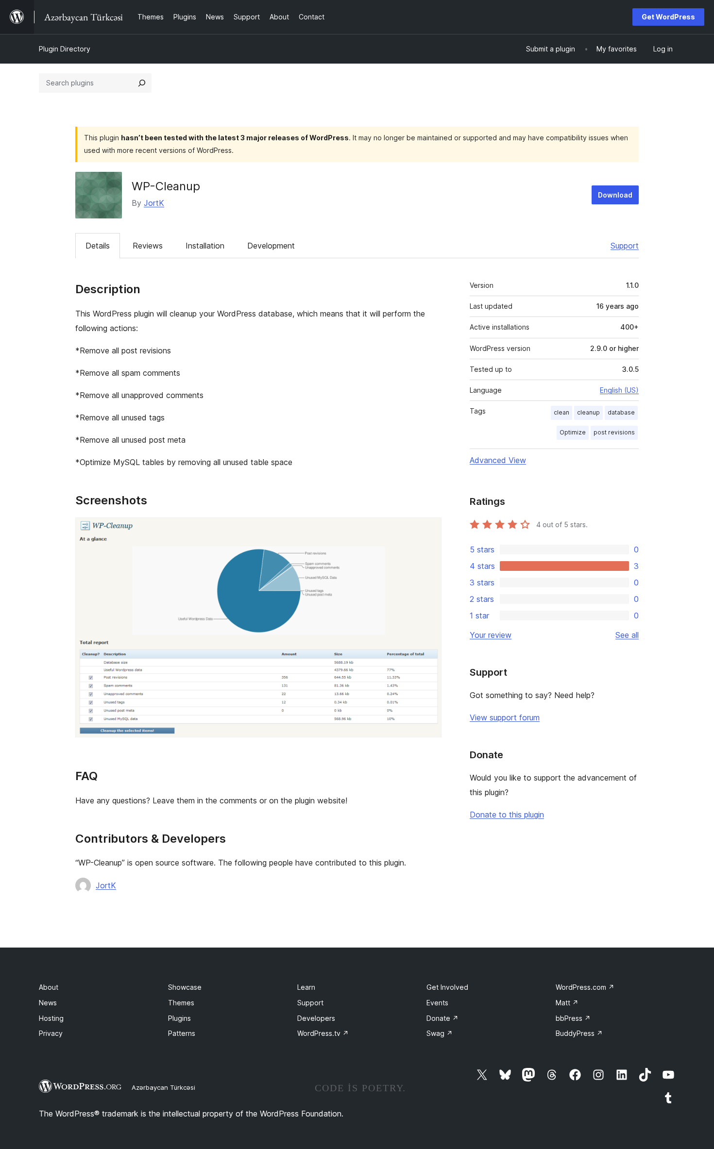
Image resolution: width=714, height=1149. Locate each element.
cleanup (588, 412)
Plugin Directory (64, 49)
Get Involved (447, 987)
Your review (490, 635)
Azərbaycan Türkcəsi (163, 1087)
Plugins (179, 1018)
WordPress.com (585, 987)
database (621, 412)
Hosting (51, 1018)
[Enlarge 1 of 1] (428, 530)
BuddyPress (579, 1033)
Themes (181, 1003)
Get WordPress (668, 17)
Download (615, 195)
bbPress (573, 1018)
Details (97, 245)
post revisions (614, 432)
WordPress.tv (323, 1033)
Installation (205, 245)
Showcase (185, 987)
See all (627, 635)
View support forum (505, 717)
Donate (442, 1018)
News (48, 1003)
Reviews (148, 245)
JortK (154, 203)
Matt (567, 1003)
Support (625, 245)
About (48, 987)
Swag (439, 1033)
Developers (316, 1018)
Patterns (181, 1033)
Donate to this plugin (507, 814)
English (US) (619, 390)
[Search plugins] (142, 83)
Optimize (573, 432)
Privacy (51, 1033)
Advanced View (498, 460)
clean (561, 412)
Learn (306, 987)
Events (437, 1003)
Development (271, 245)
